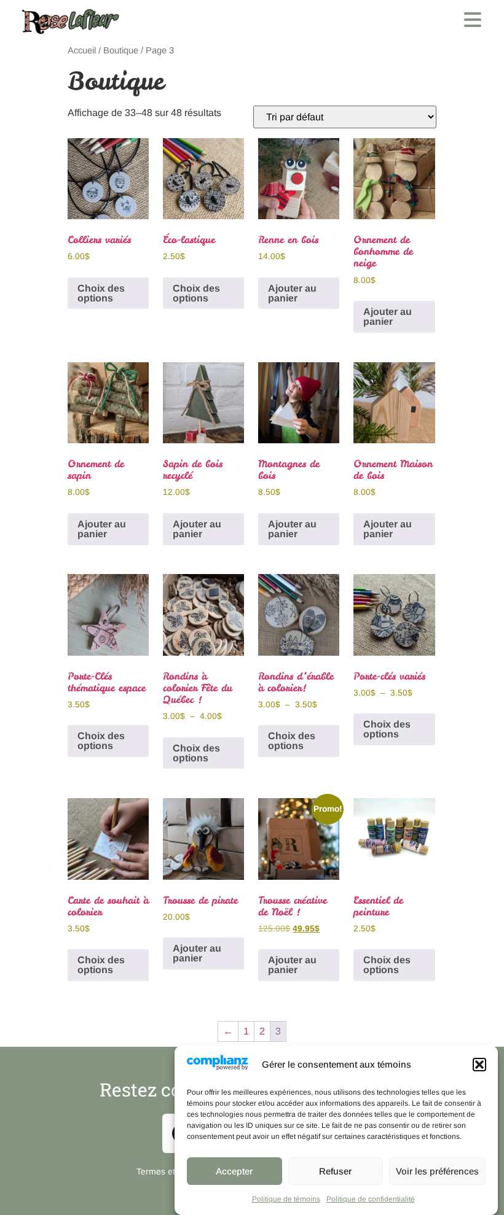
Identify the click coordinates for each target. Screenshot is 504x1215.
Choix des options (101, 293)
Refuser (335, 1171)
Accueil (82, 50)
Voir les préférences (437, 1171)
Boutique (120, 50)
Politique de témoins (286, 1199)
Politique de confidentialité (370, 1199)
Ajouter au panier (292, 293)
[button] (479, 1064)
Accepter (234, 1171)
